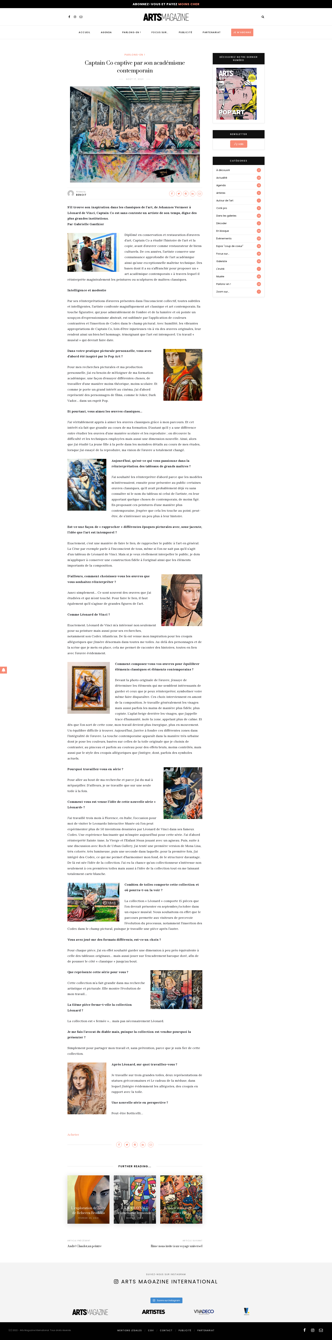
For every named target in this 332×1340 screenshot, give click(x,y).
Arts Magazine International (169, 1281)
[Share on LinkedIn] (192, 193)
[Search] (263, 17)
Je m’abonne (242, 32)
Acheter (73, 1135)
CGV (151, 1330)
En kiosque (222, 231)
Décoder (221, 223)
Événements (224, 238)
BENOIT (81, 195)
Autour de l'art (224, 200)
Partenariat (212, 32)
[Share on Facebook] (172, 193)
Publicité (185, 32)
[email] (81, 17)
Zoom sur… (222, 291)
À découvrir (223, 170)
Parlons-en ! (131, 32)
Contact (166, 1330)
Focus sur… (159, 32)
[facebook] (69, 17)
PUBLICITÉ (185, 1330)
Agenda (106, 32)
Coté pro (221, 208)
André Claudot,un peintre (84, 1246)
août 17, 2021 (135, 79)
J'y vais (238, 144)
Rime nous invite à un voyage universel (176, 1246)
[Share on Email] (199, 193)
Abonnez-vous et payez (166, 4)
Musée (220, 276)
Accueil (84, 32)
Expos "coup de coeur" (229, 246)
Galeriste (221, 261)
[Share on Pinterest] (185, 193)
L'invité (220, 269)
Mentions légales (129, 1330)
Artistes (220, 193)
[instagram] (75, 17)
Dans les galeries (226, 215)
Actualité (221, 177)
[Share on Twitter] (179, 193)
